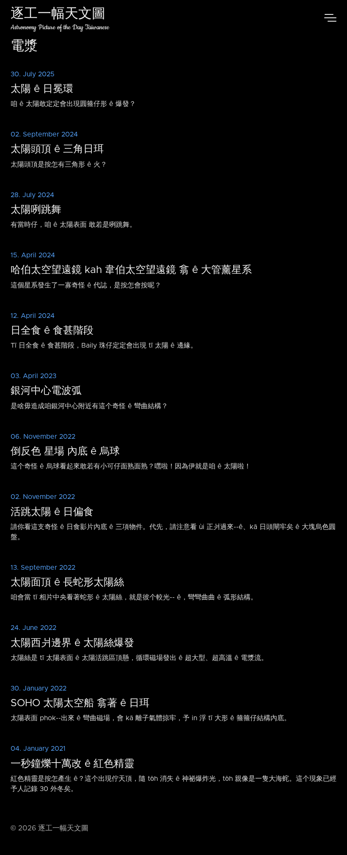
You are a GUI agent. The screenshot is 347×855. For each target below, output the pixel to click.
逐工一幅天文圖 (58, 14)
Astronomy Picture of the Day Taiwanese (60, 27)
